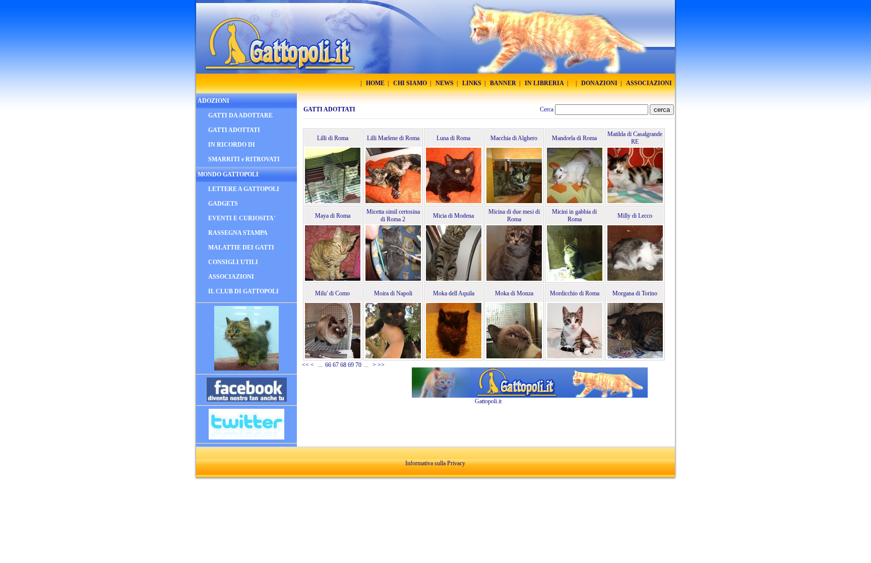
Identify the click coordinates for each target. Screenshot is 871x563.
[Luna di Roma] (453, 175)
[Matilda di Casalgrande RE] (635, 175)
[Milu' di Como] (332, 330)
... (320, 364)
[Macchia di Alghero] (514, 175)
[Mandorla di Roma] (574, 175)
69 (351, 364)
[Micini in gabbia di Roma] (574, 253)
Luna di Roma (453, 138)
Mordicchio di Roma (574, 293)
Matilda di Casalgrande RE (634, 138)
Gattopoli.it (488, 401)
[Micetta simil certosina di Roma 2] (393, 253)
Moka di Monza (514, 293)
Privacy (456, 463)
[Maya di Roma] (332, 253)
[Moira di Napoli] (393, 330)
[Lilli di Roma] (332, 175)
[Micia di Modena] (453, 253)
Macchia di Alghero (513, 138)
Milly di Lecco (634, 215)
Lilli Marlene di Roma (393, 138)
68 (343, 364)
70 (358, 364)
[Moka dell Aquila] (453, 330)
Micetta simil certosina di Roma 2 (393, 215)
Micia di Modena (453, 215)
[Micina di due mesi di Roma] (514, 253)
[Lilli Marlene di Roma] (393, 175)
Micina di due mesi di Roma (514, 215)
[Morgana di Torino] (635, 330)
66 (328, 364)
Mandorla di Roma (574, 138)
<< (305, 364)
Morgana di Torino (634, 293)
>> (381, 364)
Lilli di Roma (332, 138)
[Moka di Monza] (514, 330)
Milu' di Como (332, 293)
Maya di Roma (332, 215)
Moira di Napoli (393, 293)
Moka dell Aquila (453, 293)
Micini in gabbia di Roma (574, 215)
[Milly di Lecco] (635, 253)
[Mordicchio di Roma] (574, 330)
